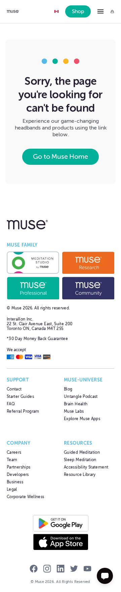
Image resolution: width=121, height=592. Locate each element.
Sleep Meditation (80, 459)
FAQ (11, 404)
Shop (78, 11)
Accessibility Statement (86, 467)
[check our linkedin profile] (60, 569)
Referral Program (23, 411)
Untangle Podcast (81, 396)
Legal (12, 489)
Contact (14, 389)
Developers (18, 474)
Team (12, 459)
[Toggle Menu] (100, 11)
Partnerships (18, 467)
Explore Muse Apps (82, 418)
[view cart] (112, 11)
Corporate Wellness (25, 496)
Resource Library (80, 474)
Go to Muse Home (60, 156)
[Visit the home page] (13, 11)
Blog (68, 389)
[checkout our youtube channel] (87, 569)
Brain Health (75, 404)
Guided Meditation (82, 452)
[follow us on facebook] (34, 569)
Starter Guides (20, 396)
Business (15, 482)
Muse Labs (74, 411)
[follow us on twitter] (74, 569)
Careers (14, 452)
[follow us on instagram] (47, 569)
